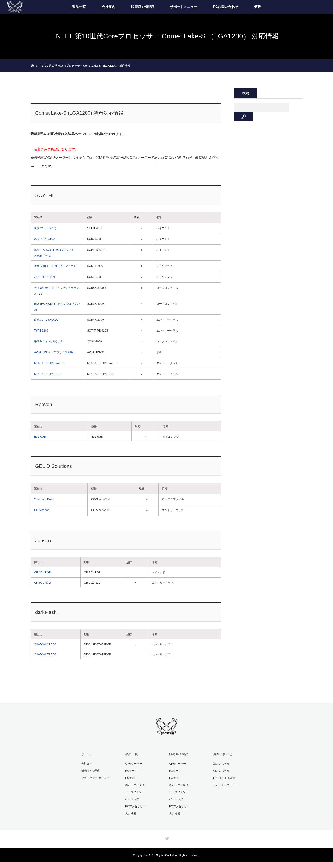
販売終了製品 (178, 754)
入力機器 (130, 813)
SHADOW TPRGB (45, 654)
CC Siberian (41, 510)
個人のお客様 (221, 770)
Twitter (166, 837)
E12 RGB (40, 436)
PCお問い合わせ (225, 7)
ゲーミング (132, 799)
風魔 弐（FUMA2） (46, 228)
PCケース (131, 770)
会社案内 (108, 7)
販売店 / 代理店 (142, 7)
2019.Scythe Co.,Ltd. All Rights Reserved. (174, 855)
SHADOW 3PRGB (45, 644)
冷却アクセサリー (136, 785)
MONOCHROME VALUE (49, 363)
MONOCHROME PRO (47, 374)
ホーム (86, 754)
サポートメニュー (183, 7)
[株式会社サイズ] (166, 733)
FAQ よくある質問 (224, 777)
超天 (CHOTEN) (45, 277)
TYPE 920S (41, 330)
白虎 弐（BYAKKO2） (47, 319)
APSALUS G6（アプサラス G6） (54, 352)
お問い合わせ (222, 754)
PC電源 (130, 777)
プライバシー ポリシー (95, 777)
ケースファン (133, 792)
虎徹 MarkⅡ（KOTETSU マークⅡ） (56, 266)
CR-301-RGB (42, 572)
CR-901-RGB (42, 582)
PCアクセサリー (135, 806)
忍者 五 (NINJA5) (44, 239)
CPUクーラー (133, 763)
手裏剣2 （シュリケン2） (49, 341)
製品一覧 (79, 7)
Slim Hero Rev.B (44, 499)
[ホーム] (32, 60)
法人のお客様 (221, 763)
